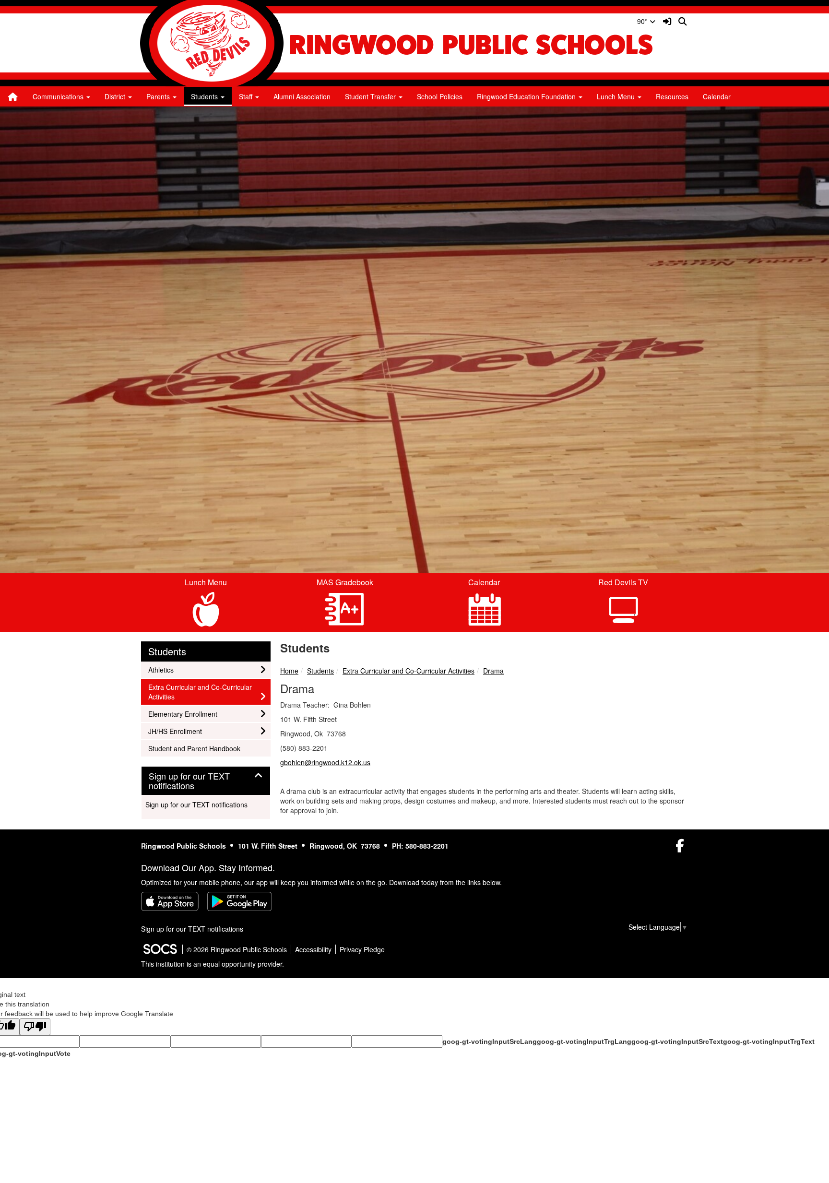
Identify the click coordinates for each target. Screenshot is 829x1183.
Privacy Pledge (362, 949)
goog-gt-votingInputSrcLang (489, 1041)
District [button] (116, 96)
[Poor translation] (35, 1026)
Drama (493, 670)
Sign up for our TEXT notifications (196, 804)
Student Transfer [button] (371, 96)
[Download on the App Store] (170, 901)
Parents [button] (159, 96)
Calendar (717, 96)
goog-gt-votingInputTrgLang (584, 1041)
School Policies (439, 96)
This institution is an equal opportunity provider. (212, 964)
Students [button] (205, 96)
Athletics (161, 669)
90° (643, 21)
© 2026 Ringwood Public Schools (237, 949)
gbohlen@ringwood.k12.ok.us (325, 762)
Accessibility (313, 949)
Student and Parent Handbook (194, 748)
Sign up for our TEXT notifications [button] (189, 781)
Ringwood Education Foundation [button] (527, 96)
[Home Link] (12, 96)
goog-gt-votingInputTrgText (769, 1041)
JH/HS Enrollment (175, 731)
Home (289, 670)
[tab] (206, 781)
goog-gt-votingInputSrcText (677, 1041)
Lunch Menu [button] (617, 96)
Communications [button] (59, 96)
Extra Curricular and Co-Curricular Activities (408, 670)
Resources (672, 96)
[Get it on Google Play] (239, 901)
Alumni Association (302, 96)
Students (320, 670)
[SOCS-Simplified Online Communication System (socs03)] (159, 949)
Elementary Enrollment (182, 714)
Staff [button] (246, 96)
